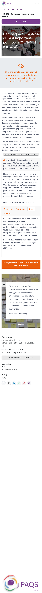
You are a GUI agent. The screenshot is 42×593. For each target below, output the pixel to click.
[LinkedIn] (14, 383)
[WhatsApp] (19, 383)
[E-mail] (29, 383)
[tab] (8, 209)
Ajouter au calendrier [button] (21, 358)
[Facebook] (4, 383)
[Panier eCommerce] (35, 3)
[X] (9, 383)
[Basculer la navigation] (38, 3)
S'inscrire (21, 21)
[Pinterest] (24, 383)
